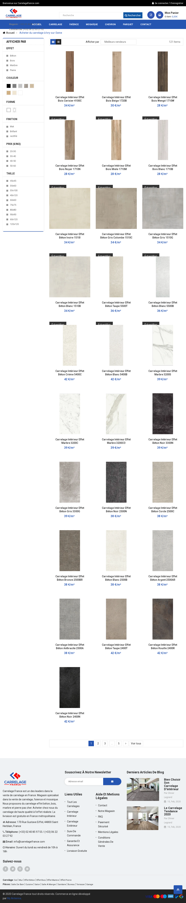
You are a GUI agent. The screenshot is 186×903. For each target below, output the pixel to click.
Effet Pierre (66, 880)
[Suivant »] (125, 743)
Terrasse (80, 884)
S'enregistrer (176, 3)
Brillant (13, 131)
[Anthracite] (14, 86)
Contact (102, 805)
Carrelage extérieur (72, 823)
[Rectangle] (14, 110)
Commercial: (16, 29)
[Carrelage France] (15, 778)
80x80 (13, 209)
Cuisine (29, 884)
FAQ (100, 816)
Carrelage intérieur (72, 813)
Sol (15, 880)
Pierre (13, 70)
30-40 (13, 156)
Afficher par (92, 41)
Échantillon (58, 119)
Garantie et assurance (73, 843)
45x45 (13, 180)
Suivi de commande (74, 833)
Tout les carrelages (73, 804)
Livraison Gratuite (77, 850)
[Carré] (8, 110)
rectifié (13, 136)
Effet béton (29, 880)
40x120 (13, 195)
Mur (21, 880)
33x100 (13, 190)
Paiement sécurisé (103, 824)
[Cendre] (26, 86)
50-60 (13, 165)
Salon (37, 884)
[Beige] (8, 93)
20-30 (13, 151)
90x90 (13, 214)
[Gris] (20, 86)
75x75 (13, 205)
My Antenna (14, 898)
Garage (89, 884)
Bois (12, 60)
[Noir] (8, 86)
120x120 (14, 224)
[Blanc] (20, 93)
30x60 (13, 185)
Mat (12, 126)
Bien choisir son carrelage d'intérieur (172, 784)
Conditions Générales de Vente (105, 841)
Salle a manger (49, 884)
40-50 (13, 161)
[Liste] (58, 42)
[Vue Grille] (53, 42)
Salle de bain (17, 884)
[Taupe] (32, 86)
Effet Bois (41, 880)
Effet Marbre (53, 880)
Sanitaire (62, 884)
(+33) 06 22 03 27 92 (33, 29)
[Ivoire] (14, 93)
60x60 (13, 200)
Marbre (13, 65)
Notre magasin (106, 811)
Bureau (71, 884)
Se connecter (161, 3)
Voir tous (136, 743)
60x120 (13, 219)
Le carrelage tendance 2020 (173, 811)
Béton (13, 55)
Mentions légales (108, 832)
